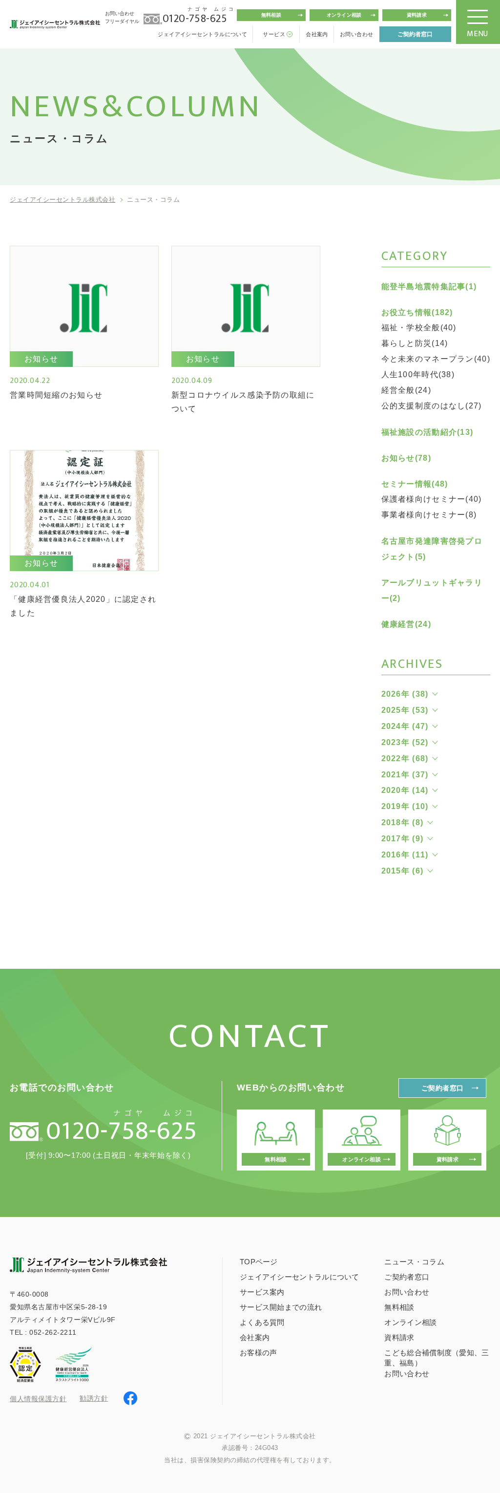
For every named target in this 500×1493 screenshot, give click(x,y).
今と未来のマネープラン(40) (435, 359)
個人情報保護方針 (38, 1399)
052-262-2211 (52, 1332)
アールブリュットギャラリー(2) (431, 590)
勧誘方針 (94, 1398)
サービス (274, 34)
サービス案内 (262, 1292)
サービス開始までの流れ (281, 1307)
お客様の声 (258, 1352)
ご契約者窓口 (415, 34)
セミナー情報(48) (414, 484)
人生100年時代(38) (418, 374)
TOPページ (259, 1262)
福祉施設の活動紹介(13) (427, 432)
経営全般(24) (406, 390)
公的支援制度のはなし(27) (431, 406)
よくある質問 (262, 1322)
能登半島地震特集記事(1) (429, 286)
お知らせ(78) (406, 458)
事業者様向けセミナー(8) (429, 515)
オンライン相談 (344, 15)
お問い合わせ (357, 34)
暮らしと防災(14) (414, 343)
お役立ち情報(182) (417, 312)
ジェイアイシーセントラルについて (202, 34)
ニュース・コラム (414, 1262)
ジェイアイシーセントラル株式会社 (62, 199)
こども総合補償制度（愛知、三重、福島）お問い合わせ (436, 1363)
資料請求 (417, 15)
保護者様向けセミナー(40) (431, 499)
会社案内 (317, 34)
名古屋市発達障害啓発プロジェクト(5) (431, 549)
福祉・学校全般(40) (419, 327)
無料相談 (271, 15)
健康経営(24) (406, 624)
